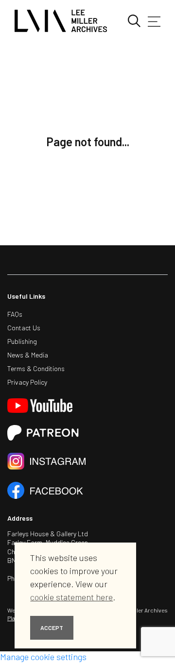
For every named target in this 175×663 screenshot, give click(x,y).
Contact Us (23, 327)
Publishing (22, 341)
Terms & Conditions (36, 368)
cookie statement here (71, 597)
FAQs (14, 314)
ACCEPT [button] (51, 627)
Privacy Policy (27, 382)
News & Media (27, 355)
